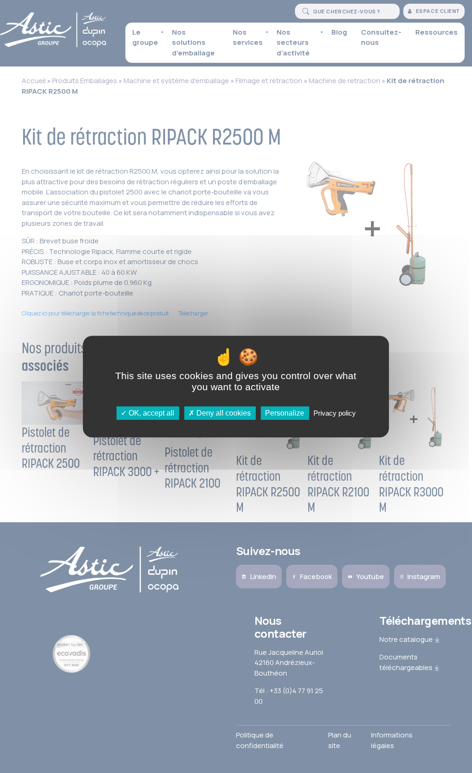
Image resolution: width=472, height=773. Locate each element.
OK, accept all (150, 413)
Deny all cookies (223, 413)
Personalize (284, 413)
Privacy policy (334, 413)
